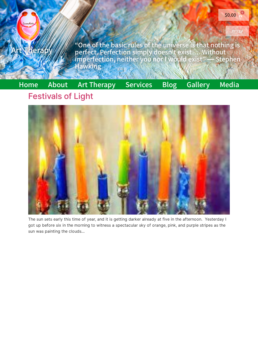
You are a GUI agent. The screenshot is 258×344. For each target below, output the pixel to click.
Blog (169, 84)
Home (28, 84)
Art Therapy (96, 84)
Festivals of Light (60, 96)
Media (229, 84)
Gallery (198, 84)
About (58, 84)
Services (138, 84)
